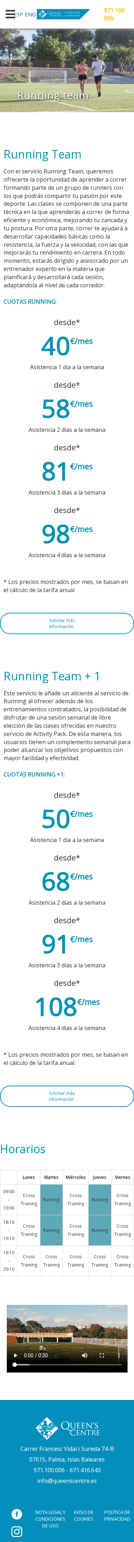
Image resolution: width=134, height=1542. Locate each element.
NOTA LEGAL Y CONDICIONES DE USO (50, 1519)
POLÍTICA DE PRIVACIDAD (117, 1515)
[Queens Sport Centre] (67, 1428)
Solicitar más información (62, 623)
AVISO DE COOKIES (84, 1515)
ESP (18, 14)
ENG (30, 14)
